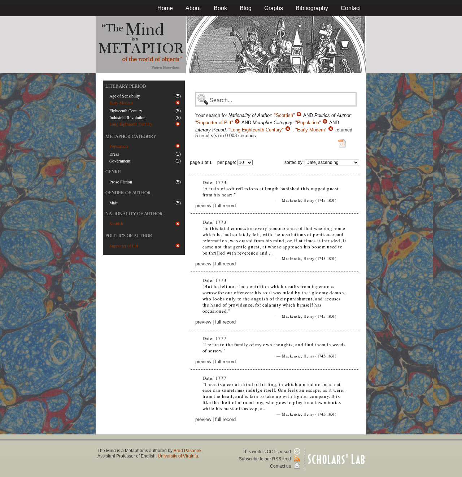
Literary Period (125, 86)
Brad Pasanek (187, 450)
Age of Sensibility (124, 96)
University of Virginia (178, 456)
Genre (113, 171)
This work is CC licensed (267, 451)
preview (203, 205)
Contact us (281, 466)
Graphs (273, 8)
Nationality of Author (134, 213)
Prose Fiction (120, 182)
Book (220, 8)
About (193, 8)
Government (119, 161)
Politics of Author (128, 235)
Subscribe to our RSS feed (265, 458)
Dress (114, 154)
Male (113, 202)
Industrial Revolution (127, 117)
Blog (246, 8)
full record (225, 205)
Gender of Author (128, 192)
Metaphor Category (130, 136)
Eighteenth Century (125, 110)
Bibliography (312, 8)
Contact (351, 8)
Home (165, 8)
